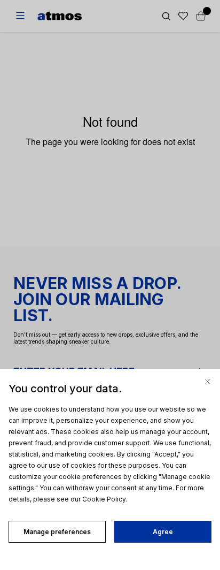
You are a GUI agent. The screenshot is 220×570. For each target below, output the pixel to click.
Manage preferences (57, 532)
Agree (163, 532)
